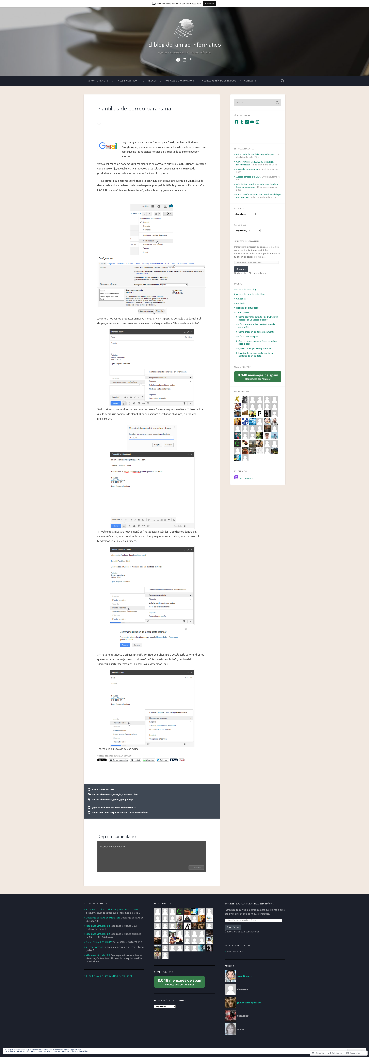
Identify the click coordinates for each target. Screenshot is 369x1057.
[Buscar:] (257, 102)
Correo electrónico (102, 794)
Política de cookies (79, 1051)
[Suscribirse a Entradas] (236, 478)
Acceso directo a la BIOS (248, 177)
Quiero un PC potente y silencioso (255, 348)
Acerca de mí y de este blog (219, 81)
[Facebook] (178, 59)
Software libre (130, 794)
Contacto (250, 81)
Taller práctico (126, 81)
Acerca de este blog (246, 289)
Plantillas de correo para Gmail (135, 109)
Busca (282, 81)
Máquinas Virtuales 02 (98, 933)
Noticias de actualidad (179, 81)
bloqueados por (259, 377)
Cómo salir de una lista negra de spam (255, 154)
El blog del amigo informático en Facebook (108, 976)
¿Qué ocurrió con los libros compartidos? (114, 807)
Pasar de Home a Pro (247, 169)
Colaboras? (241, 298)
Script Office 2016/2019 (99, 942)
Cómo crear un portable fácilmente (256, 332)
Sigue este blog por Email (246, 241)
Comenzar (209, 3)
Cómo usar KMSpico (248, 336)
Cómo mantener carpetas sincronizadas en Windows (120, 812)
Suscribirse (233, 927)
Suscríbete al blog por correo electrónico (249, 904)
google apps (126, 799)
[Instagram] (257, 122)
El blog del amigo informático (184, 45)
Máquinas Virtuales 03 (98, 925)
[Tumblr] (241, 122)
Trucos (152, 81)
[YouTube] (252, 122)
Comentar (196, 867)
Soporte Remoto (98, 81)
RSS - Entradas (246, 478)
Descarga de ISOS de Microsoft (103, 917)
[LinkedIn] (184, 59)
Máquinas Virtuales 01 (98, 955)
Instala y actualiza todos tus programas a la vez (112, 909)
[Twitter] (191, 59)
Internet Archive (94, 947)
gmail (116, 799)
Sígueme (241, 269)
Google (117, 794)
